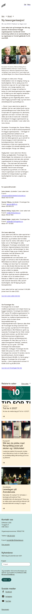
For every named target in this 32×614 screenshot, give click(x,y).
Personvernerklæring (8, 574)
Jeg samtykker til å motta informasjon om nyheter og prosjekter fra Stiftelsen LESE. (14, 572)
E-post (4, 561)
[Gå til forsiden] (3, 5)
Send (5, 580)
